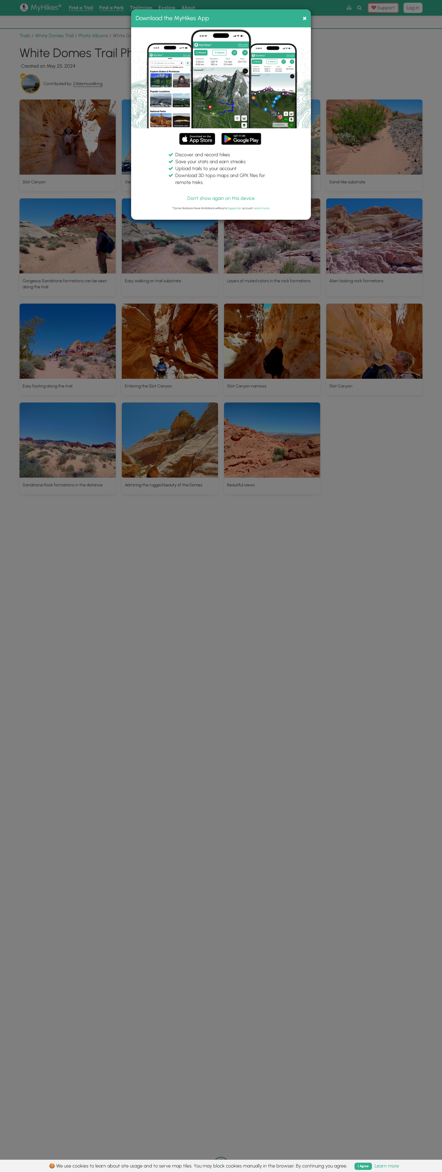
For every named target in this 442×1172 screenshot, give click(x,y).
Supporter (234, 208)
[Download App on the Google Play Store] (241, 136)
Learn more (261, 208)
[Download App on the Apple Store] (197, 140)
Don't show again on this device (221, 198)
